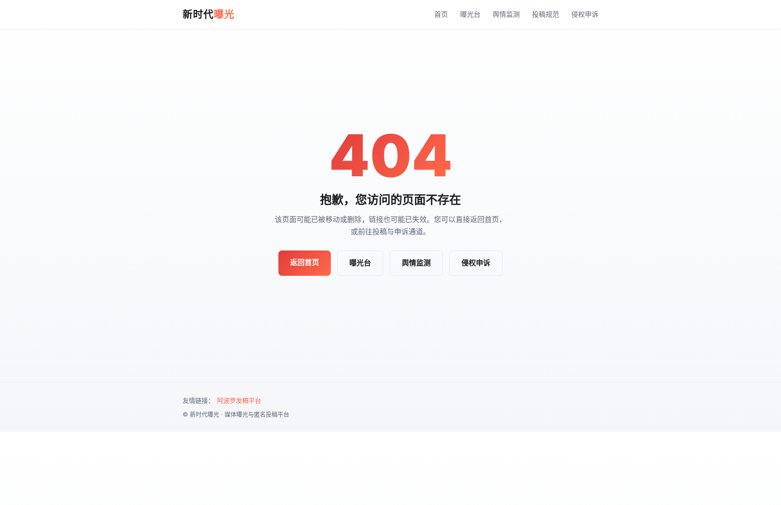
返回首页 (304, 262)
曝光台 (470, 14)
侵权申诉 (584, 14)
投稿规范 (545, 14)
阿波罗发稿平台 (239, 400)
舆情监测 (506, 14)
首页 (441, 14)
